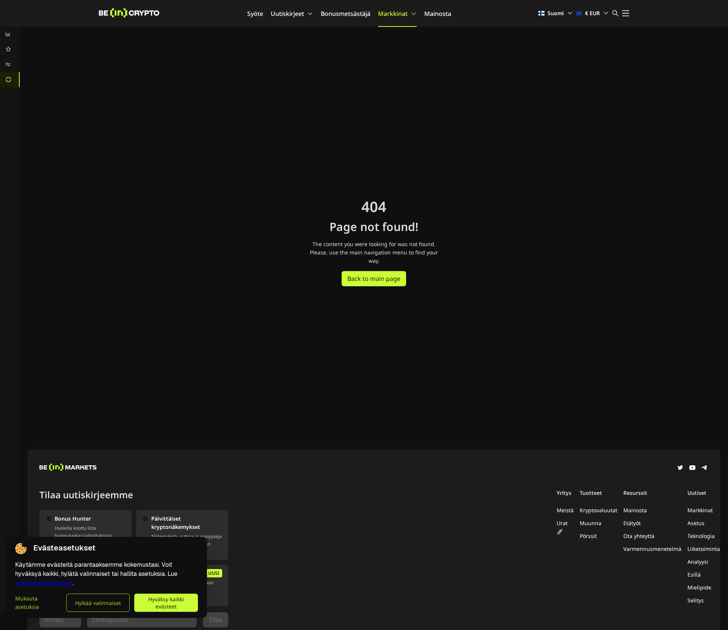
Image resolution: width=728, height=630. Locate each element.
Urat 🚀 (562, 527)
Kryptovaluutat (598, 510)
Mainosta (437, 13)
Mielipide (699, 587)
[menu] (10, 57)
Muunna (590, 523)
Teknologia (701, 536)
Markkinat (393, 13)
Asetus (695, 523)
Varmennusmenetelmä (652, 548)
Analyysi (697, 561)
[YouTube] (692, 468)
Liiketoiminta (703, 548)
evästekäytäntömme (43, 583)
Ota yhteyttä (638, 536)
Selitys (695, 600)
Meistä (565, 510)
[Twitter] (680, 468)
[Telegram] (704, 468)
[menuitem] (10, 34)
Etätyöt (632, 523)
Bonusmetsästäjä (345, 13)
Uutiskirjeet (287, 13)
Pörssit (588, 536)
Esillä (694, 574)
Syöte (255, 13)
